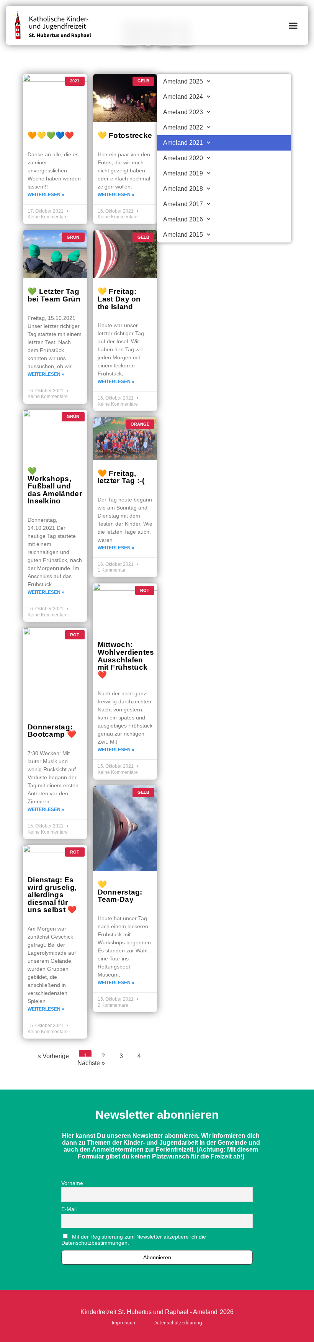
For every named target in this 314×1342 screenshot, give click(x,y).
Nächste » (91, 1063)
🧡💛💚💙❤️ (51, 135)
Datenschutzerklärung (178, 1323)
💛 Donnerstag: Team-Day (120, 891)
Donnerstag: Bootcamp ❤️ (52, 731)
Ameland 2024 (183, 96)
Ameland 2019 (183, 173)
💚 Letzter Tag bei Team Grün (54, 295)
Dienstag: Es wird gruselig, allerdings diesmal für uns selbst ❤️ (52, 894)
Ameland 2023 (183, 112)
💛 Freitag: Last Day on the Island (119, 298)
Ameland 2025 (183, 81)
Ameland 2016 (183, 219)
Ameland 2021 (183, 142)
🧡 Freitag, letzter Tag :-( (121, 477)
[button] (293, 25)
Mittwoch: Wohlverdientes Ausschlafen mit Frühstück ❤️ (126, 659)
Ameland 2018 (183, 188)
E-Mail (69, 1209)
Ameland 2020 (183, 158)
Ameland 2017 (183, 204)
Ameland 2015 (183, 234)
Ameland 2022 (183, 127)
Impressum (124, 1323)
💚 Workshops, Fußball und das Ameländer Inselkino (55, 486)
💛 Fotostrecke (125, 135)
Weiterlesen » (46, 194)
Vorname (72, 1183)
